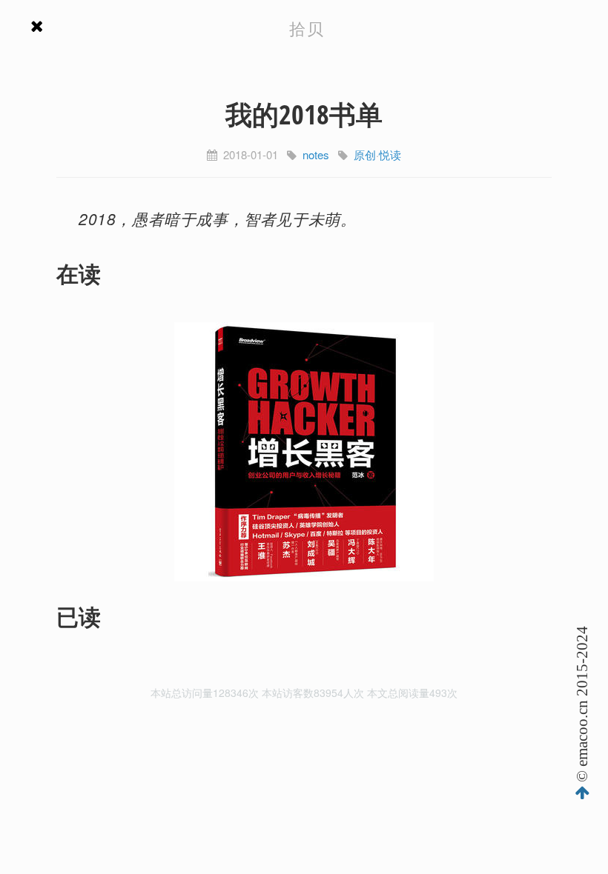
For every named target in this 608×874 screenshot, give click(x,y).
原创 (365, 154)
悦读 (390, 154)
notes (316, 154)
